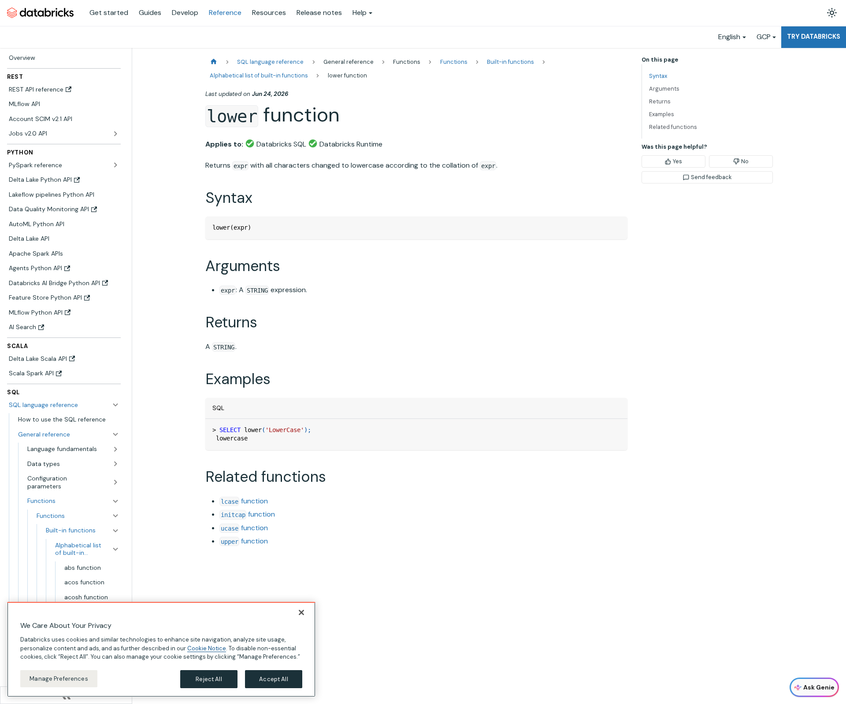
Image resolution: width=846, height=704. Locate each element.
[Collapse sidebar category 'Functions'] (115, 515)
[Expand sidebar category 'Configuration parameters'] (115, 482)
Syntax (658, 76)
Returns (660, 101)
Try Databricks (813, 36)
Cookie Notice (206, 648)
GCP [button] (764, 36)
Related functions (673, 127)
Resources (269, 12)
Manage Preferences (59, 678)
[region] (161, 649)
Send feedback (711, 177)
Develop (185, 12)
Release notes (319, 12)
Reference (225, 12)
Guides (150, 12)
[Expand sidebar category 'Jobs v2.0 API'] (115, 133)
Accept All (273, 678)
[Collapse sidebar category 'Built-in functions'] (115, 530)
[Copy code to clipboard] (616, 227)
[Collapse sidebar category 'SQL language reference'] (115, 404)
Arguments (664, 88)
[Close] (301, 612)
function (244, 501)
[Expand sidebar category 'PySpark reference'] (115, 165)
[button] (68, 434)
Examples (661, 114)
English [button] (729, 36)
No (745, 161)
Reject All (209, 678)
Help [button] (359, 12)
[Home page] (213, 62)
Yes (677, 161)
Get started (108, 12)
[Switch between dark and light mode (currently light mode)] (832, 13)
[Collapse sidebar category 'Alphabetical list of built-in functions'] (115, 549)
